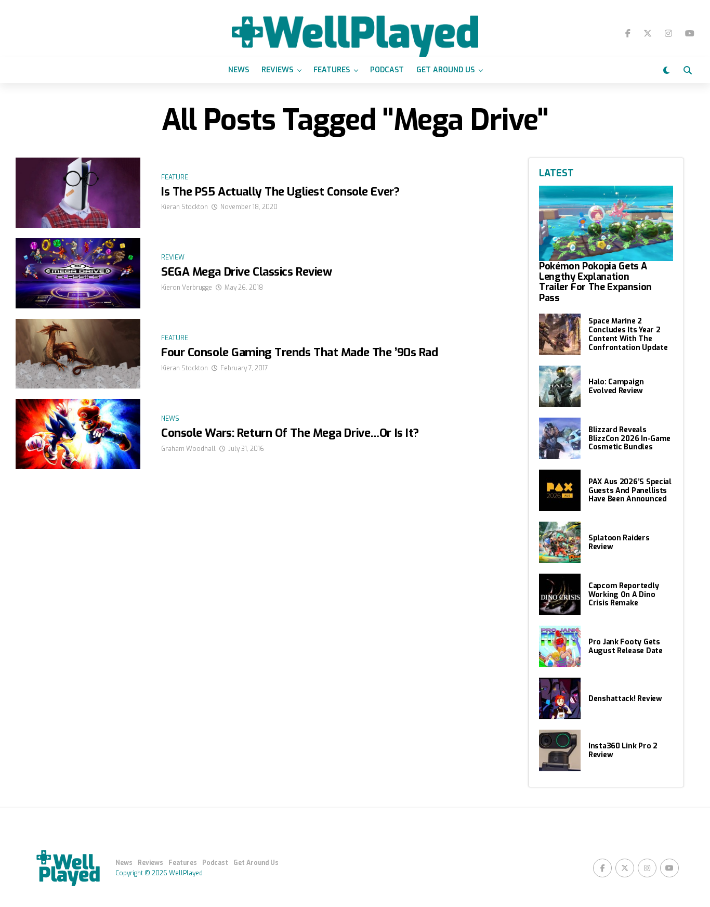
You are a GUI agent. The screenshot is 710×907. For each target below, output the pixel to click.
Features (331, 70)
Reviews (277, 70)
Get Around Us (445, 70)
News (238, 70)
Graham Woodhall (188, 449)
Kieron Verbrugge (186, 287)
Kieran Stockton (184, 207)
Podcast (387, 70)
